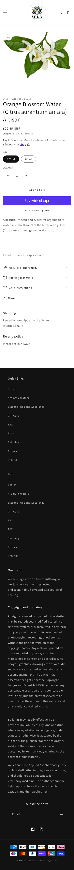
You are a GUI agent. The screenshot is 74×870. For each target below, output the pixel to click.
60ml (28, 159)
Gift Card (13, 415)
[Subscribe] (61, 814)
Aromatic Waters (18, 398)
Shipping (7, 133)
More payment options (37, 210)
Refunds (13, 460)
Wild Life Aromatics (31, 861)
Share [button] (11, 298)
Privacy (12, 451)
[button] (5, 12)
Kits (10, 424)
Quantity (8, 167)
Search (12, 389)
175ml (11, 159)
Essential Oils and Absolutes (26, 406)
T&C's (11, 433)
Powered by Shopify (48, 861)
